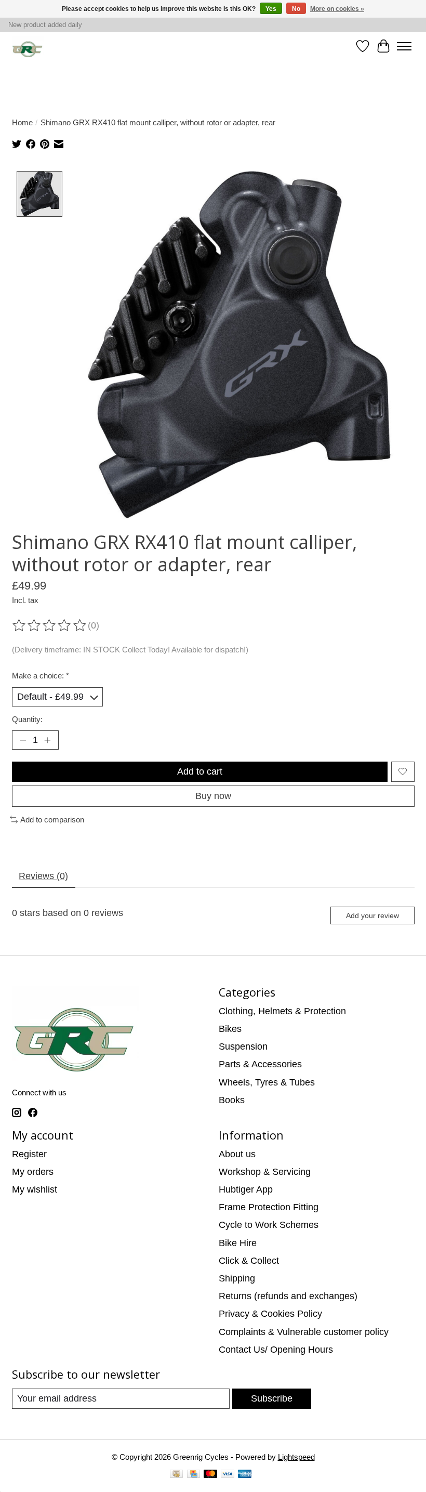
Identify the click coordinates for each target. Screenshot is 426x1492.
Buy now (213, 796)
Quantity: (27, 719)
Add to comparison (52, 819)
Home (22, 122)
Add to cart (199, 771)
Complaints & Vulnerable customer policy (304, 1332)
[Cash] (176, 1475)
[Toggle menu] (404, 46)
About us (237, 1154)
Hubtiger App (246, 1189)
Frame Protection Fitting (268, 1207)
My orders (33, 1172)
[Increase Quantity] (47, 740)
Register (29, 1154)
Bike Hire (238, 1243)
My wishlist (34, 1189)
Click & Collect (249, 1260)
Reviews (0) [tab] (43, 876)
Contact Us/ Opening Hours (276, 1349)
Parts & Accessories (260, 1064)
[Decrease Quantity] (22, 740)
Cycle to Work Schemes (268, 1225)
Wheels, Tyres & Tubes (267, 1082)
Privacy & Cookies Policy (270, 1313)
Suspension (243, 1046)
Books (232, 1100)
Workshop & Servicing (265, 1172)
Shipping (237, 1278)
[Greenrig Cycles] (28, 46)
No (296, 8)
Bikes (230, 1029)
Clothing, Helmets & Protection (282, 1011)
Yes (270, 8)
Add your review (372, 915)
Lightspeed (296, 1456)
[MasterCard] (210, 1475)
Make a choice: (40, 675)
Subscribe (271, 1398)
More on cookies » (337, 8)
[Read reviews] (50, 626)
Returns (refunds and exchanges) (288, 1296)
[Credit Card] (193, 1475)
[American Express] (244, 1475)
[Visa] (227, 1475)
